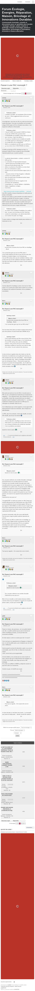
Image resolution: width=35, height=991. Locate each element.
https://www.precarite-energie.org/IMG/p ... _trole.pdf (17, 191)
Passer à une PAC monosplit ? (14, 85)
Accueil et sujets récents (6, 981)
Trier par (12, 730)
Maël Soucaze (18, 986)
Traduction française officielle (7, 986)
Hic (4, 802)
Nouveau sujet (6, 88)
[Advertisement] (17, 55)
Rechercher (12, 91)
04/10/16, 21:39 (9, 772)
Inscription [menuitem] (20, 1)
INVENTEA (16, 989)
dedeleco (5, 787)
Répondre (16, 88)
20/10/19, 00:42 (9, 757)
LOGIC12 (3, 772)
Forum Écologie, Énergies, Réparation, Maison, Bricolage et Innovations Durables (17, 14)
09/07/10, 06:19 (9, 802)
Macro (3, 300)
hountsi (3, 757)
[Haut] (32, 226)
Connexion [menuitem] (27, 1)
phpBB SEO (3, 988)
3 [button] (27, 93)
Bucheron (3, 816)
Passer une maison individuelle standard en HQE (7, 809)
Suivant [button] (31, 93)
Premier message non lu (9, 93)
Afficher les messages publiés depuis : (11, 727)
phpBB (9, 985)
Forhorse (7, 272)
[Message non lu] (2, 107)
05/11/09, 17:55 (9, 816)
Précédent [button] (22, 93)
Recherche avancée (14, 91)
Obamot (7, 379)
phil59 (3, 616)
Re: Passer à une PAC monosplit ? (13, 106)
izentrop (4, 97)
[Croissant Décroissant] (17, 733)
